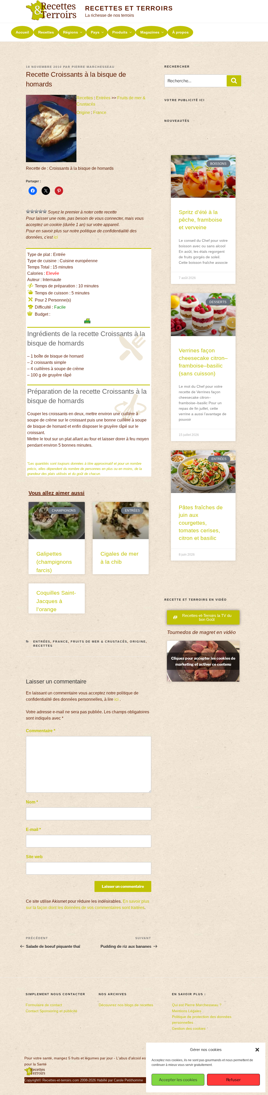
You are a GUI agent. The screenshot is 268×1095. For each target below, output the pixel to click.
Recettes (46, 32)
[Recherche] (234, 80)
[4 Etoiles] (40, 211)
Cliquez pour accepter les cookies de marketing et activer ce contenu (203, 661)
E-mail (33, 829)
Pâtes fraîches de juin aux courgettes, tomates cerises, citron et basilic (201, 522)
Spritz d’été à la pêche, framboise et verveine (200, 220)
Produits (119, 32)
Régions (70, 32)
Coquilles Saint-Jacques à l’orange (56, 601)
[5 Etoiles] (45, 211)
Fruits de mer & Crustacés (99, 641)
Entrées (103, 98)
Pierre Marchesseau (93, 66)
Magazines (149, 32)
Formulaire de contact (44, 1005)
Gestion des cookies (188, 1028)
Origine (83, 112)
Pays (95, 32)
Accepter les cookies (178, 1079)
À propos (180, 32)
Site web (34, 857)
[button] (257, 1049)
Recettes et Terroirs (129, 8)
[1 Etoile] (28, 211)
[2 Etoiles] (32, 211)
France (99, 112)
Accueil (22, 32)
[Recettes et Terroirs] (34, 1074)
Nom (32, 802)
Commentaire (40, 731)
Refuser (233, 1079)
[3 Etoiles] (36, 211)
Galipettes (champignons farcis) (54, 562)
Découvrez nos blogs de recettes (126, 1005)
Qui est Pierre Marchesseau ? (196, 1005)
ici (56, 237)
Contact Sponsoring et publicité (51, 1011)
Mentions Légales (186, 1011)
